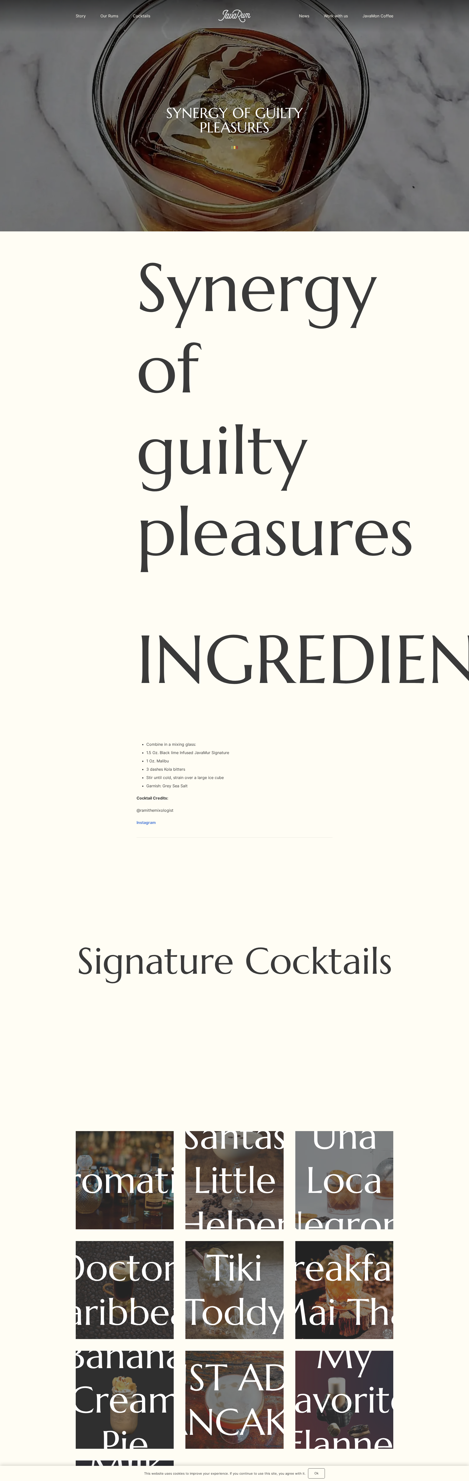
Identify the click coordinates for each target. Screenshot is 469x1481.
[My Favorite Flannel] (344, 1400)
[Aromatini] (125, 1180)
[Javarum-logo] (234, 15)
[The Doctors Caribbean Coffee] (125, 1290)
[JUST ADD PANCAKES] (234, 1400)
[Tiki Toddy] (234, 1290)
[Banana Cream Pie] (125, 1400)
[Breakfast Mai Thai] (344, 1290)
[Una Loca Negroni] (344, 1180)
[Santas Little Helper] (234, 1180)
